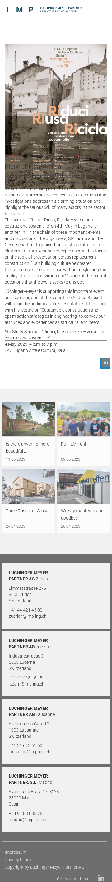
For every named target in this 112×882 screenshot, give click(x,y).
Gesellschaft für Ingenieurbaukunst (38, 244)
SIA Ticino (77, 238)
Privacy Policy (18, 859)
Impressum (15, 852)
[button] (105, 363)
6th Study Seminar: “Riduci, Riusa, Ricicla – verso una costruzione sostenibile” (55, 334)
